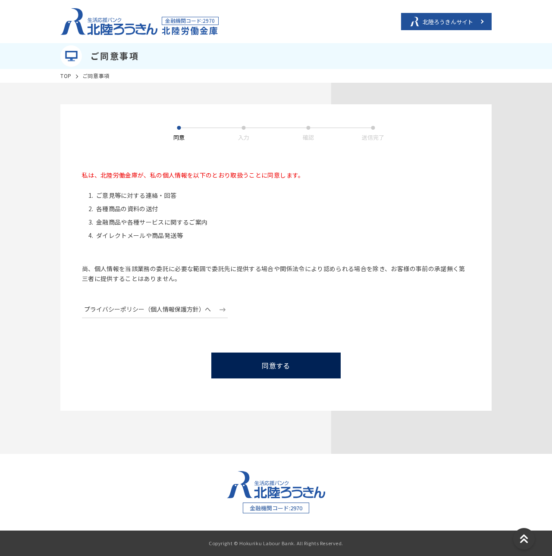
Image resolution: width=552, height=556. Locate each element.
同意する (276, 365)
